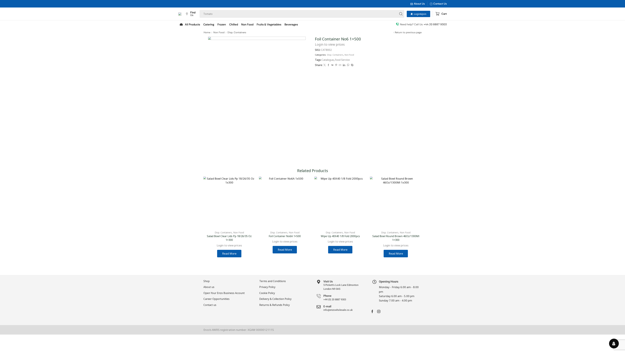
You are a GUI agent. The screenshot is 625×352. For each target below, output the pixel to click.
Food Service (342, 60)
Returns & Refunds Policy (274, 305)
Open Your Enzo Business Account (224, 293)
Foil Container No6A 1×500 (285, 236)
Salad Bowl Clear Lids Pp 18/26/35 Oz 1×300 (229, 238)
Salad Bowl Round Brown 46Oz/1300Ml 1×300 (395, 238)
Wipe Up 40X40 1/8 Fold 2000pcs (340, 236)
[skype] (351, 65)
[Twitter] (324, 65)
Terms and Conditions (272, 281)
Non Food (218, 32)
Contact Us (440, 3)
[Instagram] (378, 311)
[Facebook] (328, 65)
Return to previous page (408, 32)
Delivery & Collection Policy (275, 299)
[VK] (332, 65)
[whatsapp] (348, 65)
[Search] (401, 14)
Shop (206, 281)
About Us (419, 3)
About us (208, 287)
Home (207, 32)
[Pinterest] (336, 65)
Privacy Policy (267, 287)
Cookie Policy (267, 293)
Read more (229, 253)
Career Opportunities (216, 299)
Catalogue (328, 60)
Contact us (209, 305)
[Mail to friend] (340, 65)
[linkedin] (344, 65)
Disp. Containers (237, 32)
